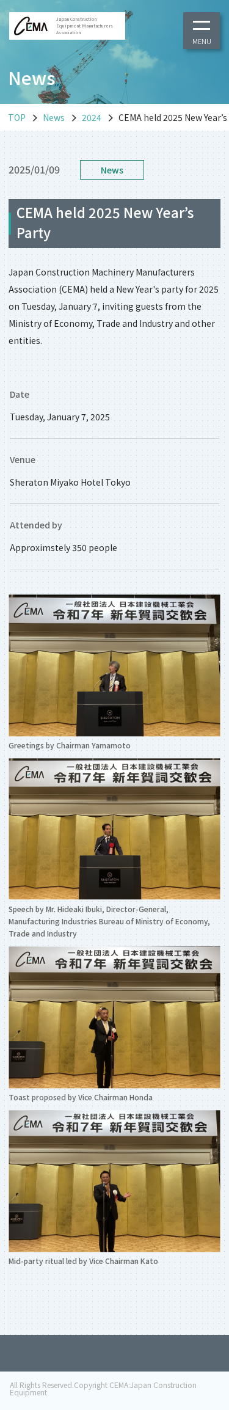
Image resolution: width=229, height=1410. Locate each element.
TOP (17, 117)
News (54, 117)
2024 (91, 117)
